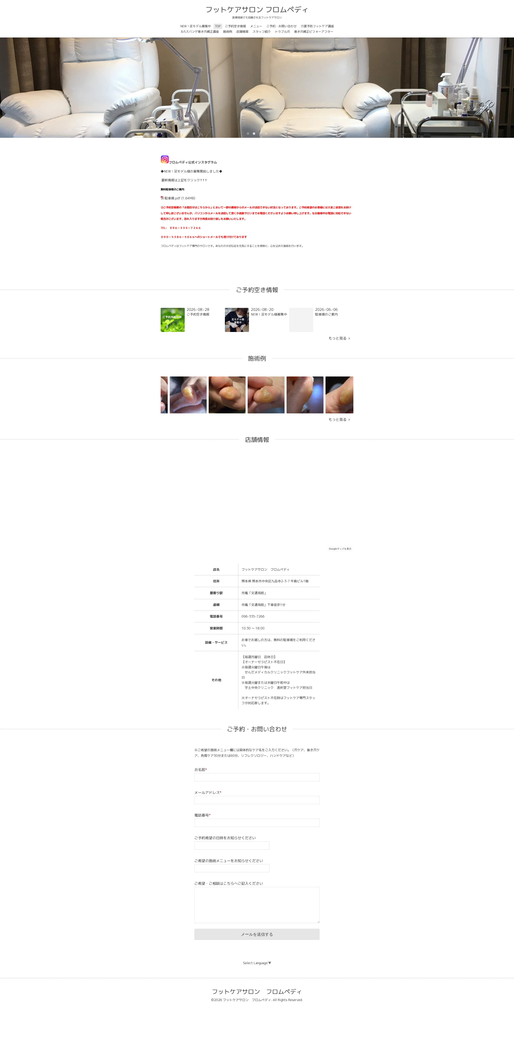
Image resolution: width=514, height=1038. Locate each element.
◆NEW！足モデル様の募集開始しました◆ (191, 171)
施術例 (227, 31)
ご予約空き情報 (235, 26)
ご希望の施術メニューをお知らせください (228, 860)
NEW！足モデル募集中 (196, 26)
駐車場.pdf (173, 198)
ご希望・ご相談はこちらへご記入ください (228, 883)
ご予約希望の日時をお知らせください (225, 837)
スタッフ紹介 (262, 31)
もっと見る (338, 338)
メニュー (256, 26)
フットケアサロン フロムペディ (257, 9)
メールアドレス (207, 792)
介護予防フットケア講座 (317, 26)
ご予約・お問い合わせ (281, 26)
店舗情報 (242, 31)
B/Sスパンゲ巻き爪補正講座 (200, 31)
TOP (218, 26)
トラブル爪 (282, 31)
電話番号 (202, 815)
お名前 (200, 769)
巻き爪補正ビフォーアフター (313, 31)
